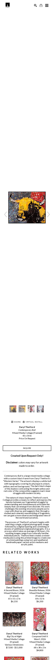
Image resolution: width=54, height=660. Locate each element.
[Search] (35, 5)
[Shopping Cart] (41, 5)
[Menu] (46, 5)
